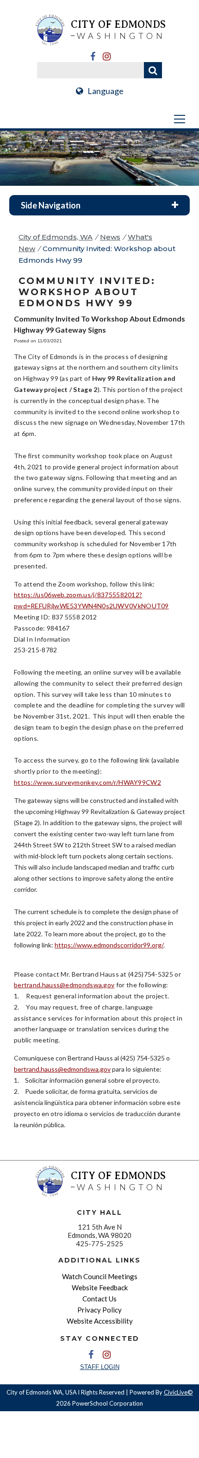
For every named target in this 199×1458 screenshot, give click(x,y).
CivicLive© (178, 1392)
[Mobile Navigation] (99, 119)
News (110, 237)
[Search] (153, 70)
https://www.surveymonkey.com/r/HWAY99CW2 (87, 782)
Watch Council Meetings (99, 1276)
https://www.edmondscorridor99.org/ (109, 945)
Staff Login (99, 1366)
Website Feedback (100, 1287)
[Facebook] (92, 56)
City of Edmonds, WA (56, 237)
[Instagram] (106, 56)
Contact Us (99, 1298)
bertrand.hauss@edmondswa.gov (64, 985)
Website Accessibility (100, 1321)
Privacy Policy (99, 1310)
